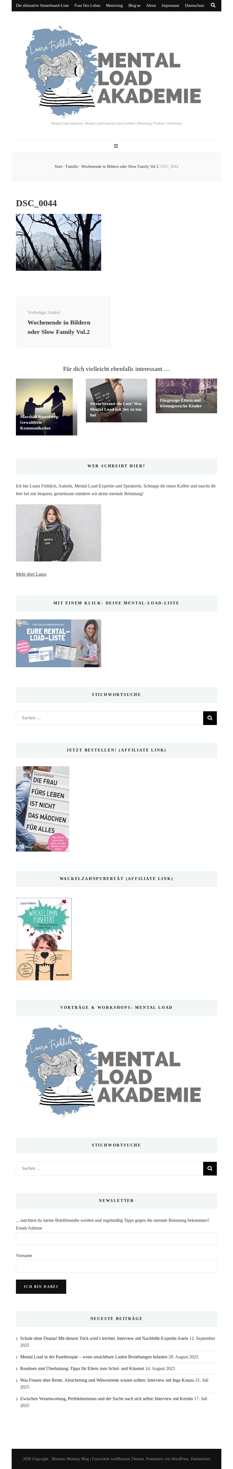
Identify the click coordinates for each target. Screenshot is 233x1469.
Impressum (170, 5)
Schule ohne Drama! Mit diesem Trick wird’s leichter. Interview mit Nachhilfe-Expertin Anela (104, 1338)
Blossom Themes (130, 1459)
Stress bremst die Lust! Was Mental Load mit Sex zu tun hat (116, 409)
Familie (72, 166)
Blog (132, 5)
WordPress (179, 1459)
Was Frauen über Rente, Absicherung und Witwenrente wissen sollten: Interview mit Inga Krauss (107, 1380)
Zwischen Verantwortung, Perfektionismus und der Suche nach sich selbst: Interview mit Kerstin (106, 1398)
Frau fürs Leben (87, 5)
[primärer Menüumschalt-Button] (116, 146)
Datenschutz (194, 5)
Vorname (24, 1255)
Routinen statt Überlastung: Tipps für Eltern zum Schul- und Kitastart (82, 1368)
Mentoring (114, 5)
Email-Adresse (29, 1228)
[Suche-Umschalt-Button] (213, 5)
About (151, 5)
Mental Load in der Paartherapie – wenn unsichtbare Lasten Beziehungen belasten (93, 1356)
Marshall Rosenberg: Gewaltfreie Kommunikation (39, 422)
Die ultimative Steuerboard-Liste (42, 5)
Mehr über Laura (31, 574)
